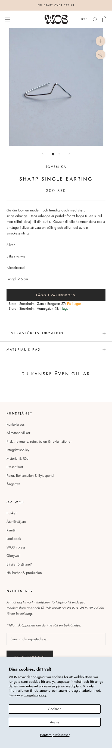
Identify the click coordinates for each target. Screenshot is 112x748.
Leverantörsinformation (35, 333)
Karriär (11, 530)
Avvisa (54, 722)
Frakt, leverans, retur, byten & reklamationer (39, 441)
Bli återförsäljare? (19, 564)
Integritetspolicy (35, 695)
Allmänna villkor (18, 432)
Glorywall (13, 555)
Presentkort (15, 466)
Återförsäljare (16, 521)
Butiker (12, 513)
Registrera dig (29, 657)
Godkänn (54, 708)
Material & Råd (17, 458)
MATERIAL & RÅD (24, 349)
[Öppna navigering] (7, 19)
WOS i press (16, 547)
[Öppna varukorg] (104, 19)
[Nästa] (69, 154)
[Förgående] (43, 154)
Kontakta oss (15, 424)
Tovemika (56, 166)
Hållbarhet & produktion (24, 572)
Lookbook (14, 538)
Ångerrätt (13, 483)
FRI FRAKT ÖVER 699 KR (56, 5)
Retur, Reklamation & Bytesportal (30, 475)
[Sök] (95, 19)
